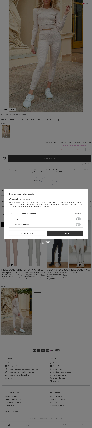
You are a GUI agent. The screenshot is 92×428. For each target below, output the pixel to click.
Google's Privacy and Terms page (39, 206)
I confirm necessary (27, 233)
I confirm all (65, 233)
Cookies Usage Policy (60, 202)
